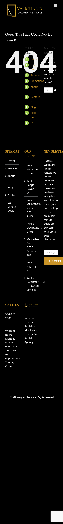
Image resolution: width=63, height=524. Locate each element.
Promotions (37, 81)
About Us (11, 178)
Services (35, 75)
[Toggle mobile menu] (56, 5)
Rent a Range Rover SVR (30, 187)
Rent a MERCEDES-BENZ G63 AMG (32, 208)
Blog (33, 107)
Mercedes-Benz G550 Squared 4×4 (32, 247)
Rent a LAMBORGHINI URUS (32, 227)
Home (34, 59)
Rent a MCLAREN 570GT (32, 169)
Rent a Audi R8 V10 (31, 266)
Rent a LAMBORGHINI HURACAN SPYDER (32, 284)
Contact (11, 195)
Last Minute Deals (11, 206)
